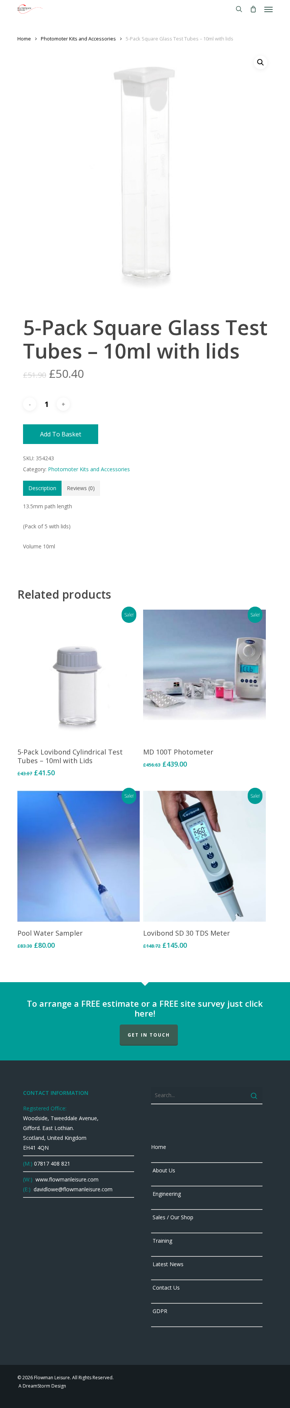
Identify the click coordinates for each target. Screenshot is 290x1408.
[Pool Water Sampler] (78, 856)
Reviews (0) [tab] (81, 488)
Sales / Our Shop (172, 1217)
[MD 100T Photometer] (204, 675)
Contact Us (165, 1287)
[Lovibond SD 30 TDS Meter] (204, 856)
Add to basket (60, 434)
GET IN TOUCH (149, 1035)
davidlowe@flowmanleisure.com (72, 1189)
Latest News (167, 1264)
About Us (163, 1170)
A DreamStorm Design (41, 1386)
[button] (268, 9)
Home (24, 38)
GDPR (159, 1311)
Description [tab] (42, 488)
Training (161, 1240)
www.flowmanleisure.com (66, 1179)
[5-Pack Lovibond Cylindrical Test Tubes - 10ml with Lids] (78, 675)
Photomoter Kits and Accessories (78, 38)
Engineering (166, 1193)
